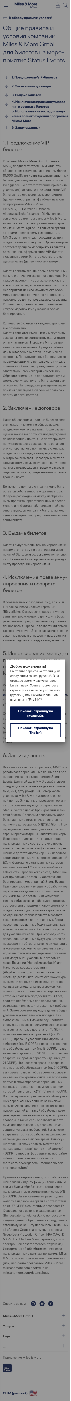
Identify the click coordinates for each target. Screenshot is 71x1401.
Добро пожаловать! (28, 666)
